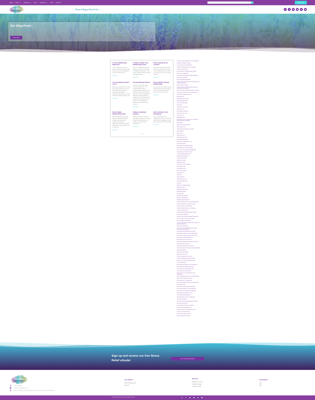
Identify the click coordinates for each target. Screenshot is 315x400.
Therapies (42, 2)
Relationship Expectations (182, 156)
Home (11, 2)
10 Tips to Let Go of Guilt (182, 69)
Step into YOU (180, 133)
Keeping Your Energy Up (182, 107)
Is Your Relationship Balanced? (119, 63)
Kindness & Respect (181, 160)
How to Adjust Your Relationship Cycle (185, 266)
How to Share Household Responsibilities (186, 286)
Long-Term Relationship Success (184, 94)
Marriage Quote (180, 96)
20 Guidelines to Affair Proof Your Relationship (187, 233)
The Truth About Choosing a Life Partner (186, 218)
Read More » (115, 75)
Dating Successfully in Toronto (183, 63)
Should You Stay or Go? (182, 113)
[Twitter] (293, 9)
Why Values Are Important (182, 111)
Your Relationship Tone (182, 137)
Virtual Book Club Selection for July (184, 151)
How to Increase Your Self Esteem (184, 65)
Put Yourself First (180, 176)
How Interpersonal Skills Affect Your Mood (186, 231)
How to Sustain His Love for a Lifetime (185, 305)
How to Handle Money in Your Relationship (186, 288)
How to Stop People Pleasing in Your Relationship (188, 276)
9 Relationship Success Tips (183, 243)
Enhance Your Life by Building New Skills (186, 260)
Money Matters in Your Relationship (185, 147)
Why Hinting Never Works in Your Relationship (187, 264)
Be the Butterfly (180, 131)
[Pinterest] (297, 9)
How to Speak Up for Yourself (183, 315)
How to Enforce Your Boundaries (160, 113)
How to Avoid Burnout (181, 250)
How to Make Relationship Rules (119, 113)
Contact (58, 2)
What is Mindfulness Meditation (184, 79)
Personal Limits (180, 193)
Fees (51, 2)
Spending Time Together (182, 195)
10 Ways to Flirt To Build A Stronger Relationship (187, 75)
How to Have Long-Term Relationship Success (187, 235)
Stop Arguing (180, 122)
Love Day (179, 183)
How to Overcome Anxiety (182, 85)
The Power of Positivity (182, 158)
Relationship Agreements (182, 189)
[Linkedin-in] (301, 9)
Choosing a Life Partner (182, 77)
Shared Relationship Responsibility (185, 145)
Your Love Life (180, 115)
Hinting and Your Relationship (183, 124)
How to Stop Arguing (181, 262)
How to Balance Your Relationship (184, 280)
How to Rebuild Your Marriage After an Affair (186, 71)
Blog (35, 2)
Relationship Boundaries (182, 100)
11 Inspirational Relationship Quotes (185, 237)
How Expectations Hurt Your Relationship (186, 297)
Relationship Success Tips (183, 98)
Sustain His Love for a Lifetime (183, 164)
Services (26, 2)
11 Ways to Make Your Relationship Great (140, 63)
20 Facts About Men (181, 143)
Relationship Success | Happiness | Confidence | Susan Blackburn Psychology (187, 120)
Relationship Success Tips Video (184, 239)
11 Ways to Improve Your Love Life (184, 256)
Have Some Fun (180, 109)
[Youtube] (305, 9)
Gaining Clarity (180, 172)
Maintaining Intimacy (181, 191)
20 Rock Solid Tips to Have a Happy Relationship (188, 201)
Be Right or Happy (181, 187)
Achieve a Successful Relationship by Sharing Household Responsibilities (187, 88)
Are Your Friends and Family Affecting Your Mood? (188, 90)
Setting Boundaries (181, 117)
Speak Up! (179, 174)
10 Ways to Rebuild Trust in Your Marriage (186, 67)
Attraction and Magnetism (182, 197)
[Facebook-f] (289, 9)
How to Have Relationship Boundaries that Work (187, 241)
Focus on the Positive (181, 170)
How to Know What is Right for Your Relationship (187, 282)
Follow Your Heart (181, 135)
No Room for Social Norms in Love (184, 141)
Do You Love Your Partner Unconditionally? (186, 149)
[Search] (252, 2)
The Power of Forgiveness (182, 73)
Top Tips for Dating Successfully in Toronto (186, 204)
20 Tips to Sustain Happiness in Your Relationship (188, 61)
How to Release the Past (182, 303)
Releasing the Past (181, 162)
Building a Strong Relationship (183, 185)
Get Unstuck (179, 104)
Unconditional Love (181, 166)
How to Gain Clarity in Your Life (184, 313)
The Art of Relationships (182, 102)
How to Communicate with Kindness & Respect (187, 301)
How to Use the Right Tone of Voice (184, 278)
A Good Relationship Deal (182, 139)
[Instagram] (285, 9)
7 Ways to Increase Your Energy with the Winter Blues (189, 247)
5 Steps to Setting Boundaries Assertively (186, 258)
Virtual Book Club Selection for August (185, 129)
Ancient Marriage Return (141, 82)
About (17, 2)
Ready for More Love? (182, 178)
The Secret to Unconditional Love (184, 307)
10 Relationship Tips (181, 168)
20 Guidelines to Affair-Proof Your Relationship (187, 92)
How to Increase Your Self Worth (184, 270)
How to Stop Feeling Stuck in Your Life (185, 245)
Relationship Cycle (181, 126)
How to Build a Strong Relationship (161, 83)
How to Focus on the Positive (183, 311)
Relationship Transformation (183, 199)
